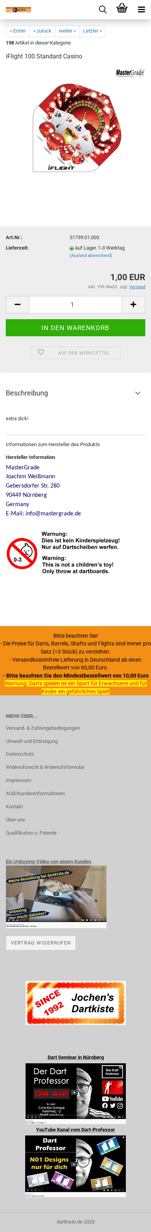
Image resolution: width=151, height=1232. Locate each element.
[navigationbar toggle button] (141, 9)
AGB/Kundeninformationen (35, 793)
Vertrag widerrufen (41, 943)
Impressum (18, 780)
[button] (17, 304)
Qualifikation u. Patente (31, 833)
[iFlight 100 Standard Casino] (75, 125)
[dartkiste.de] (15, 9)
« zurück (42, 31)
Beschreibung (27, 393)
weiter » (67, 31)
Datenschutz (20, 754)
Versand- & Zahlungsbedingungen (43, 728)
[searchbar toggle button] (102, 9)
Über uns (15, 820)
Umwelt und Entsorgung (32, 741)
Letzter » (92, 31)
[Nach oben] (129, 1220)
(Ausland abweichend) (91, 255)
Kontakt (14, 806)
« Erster (18, 31)
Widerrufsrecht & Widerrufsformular (45, 767)
